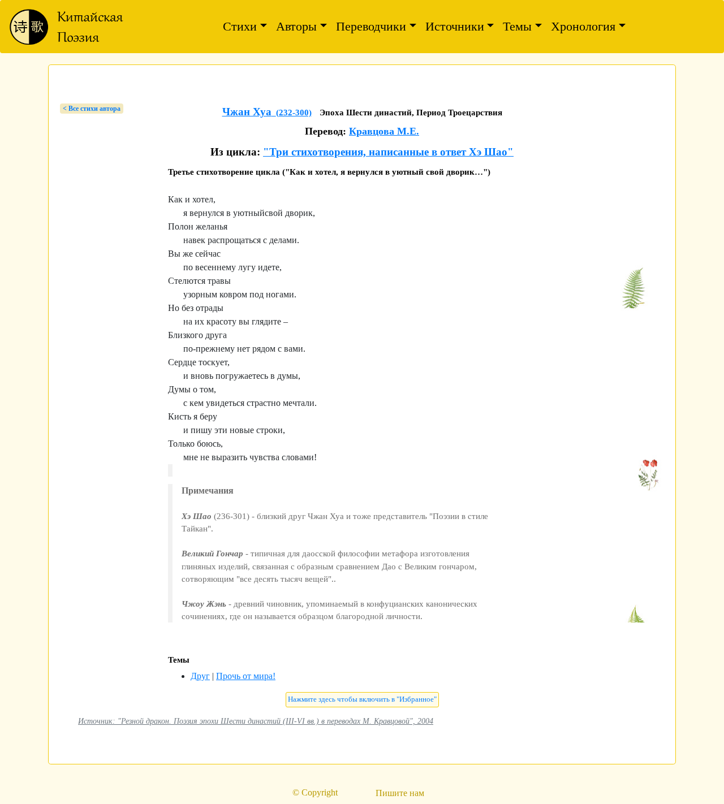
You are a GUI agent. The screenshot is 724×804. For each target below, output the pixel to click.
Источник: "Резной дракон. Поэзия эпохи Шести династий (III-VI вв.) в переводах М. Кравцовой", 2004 (255, 720)
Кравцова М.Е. (384, 131)
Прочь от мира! (245, 676)
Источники (454, 26)
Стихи (240, 26)
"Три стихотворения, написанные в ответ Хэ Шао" (388, 152)
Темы (517, 26)
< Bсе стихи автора (91, 109)
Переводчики (371, 26)
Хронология (583, 26)
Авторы (296, 26)
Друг (200, 676)
